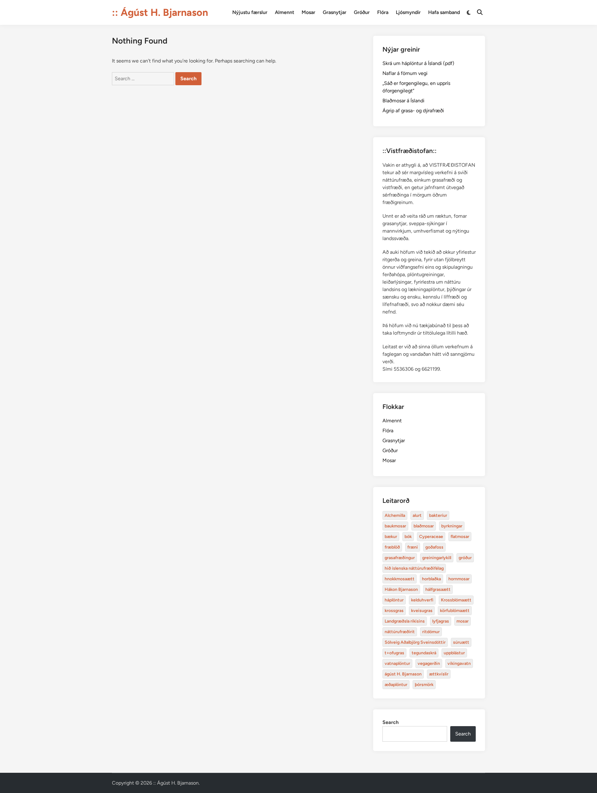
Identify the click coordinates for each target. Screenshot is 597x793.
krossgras (394, 610)
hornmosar (459, 579)
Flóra (382, 12)
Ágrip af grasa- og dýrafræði (413, 111)
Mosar (308, 12)
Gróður (362, 12)
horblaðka (431, 579)
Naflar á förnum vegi (405, 73)
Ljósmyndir (408, 12)
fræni (412, 547)
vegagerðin (429, 663)
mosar (462, 621)
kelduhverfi (422, 600)
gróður (465, 557)
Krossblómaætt (456, 600)
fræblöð (392, 547)
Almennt (284, 12)
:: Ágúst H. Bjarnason (160, 12)
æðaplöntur (396, 684)
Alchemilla (395, 515)
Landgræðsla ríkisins (405, 621)
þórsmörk (424, 684)
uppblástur (454, 653)
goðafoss (434, 547)
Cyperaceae (431, 536)
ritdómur (431, 631)
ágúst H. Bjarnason (403, 674)
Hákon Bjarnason (401, 589)
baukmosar (395, 526)
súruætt (461, 642)
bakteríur (438, 515)
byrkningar (451, 526)
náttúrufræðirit (400, 631)
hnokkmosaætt (399, 579)
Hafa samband (444, 12)
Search (390, 722)
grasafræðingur (400, 557)
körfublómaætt (455, 610)
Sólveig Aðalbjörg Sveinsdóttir (415, 642)
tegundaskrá (424, 653)
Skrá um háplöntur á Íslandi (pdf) (418, 63)
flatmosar (460, 536)
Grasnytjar (334, 12)
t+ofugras (394, 653)
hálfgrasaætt (438, 589)
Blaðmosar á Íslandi (403, 101)
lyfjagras (440, 621)
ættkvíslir (438, 674)
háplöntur (394, 600)
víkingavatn (459, 663)
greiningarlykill (436, 557)
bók (408, 536)
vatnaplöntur (397, 663)
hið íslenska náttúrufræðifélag (414, 568)
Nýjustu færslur (249, 12)
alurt (417, 515)
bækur (391, 536)
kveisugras (422, 610)
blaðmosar (424, 526)
